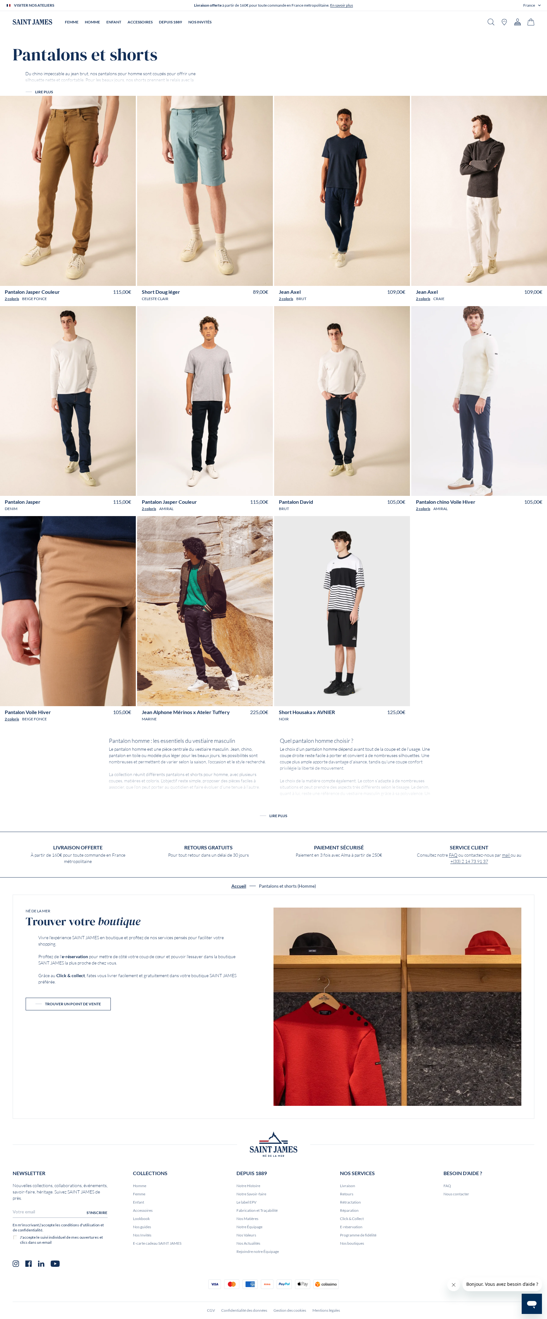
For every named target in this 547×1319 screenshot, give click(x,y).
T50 (92, 278)
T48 (82, 278)
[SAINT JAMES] (32, 22)
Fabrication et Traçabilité (257, 1210)
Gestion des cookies (290, 1310)
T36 (170, 699)
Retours (346, 1194)
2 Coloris (12, 299)
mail (506, 855)
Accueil (238, 886)
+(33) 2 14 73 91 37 (469, 861)
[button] (532, 5)
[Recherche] (490, 22)
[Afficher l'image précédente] (9, 263)
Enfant (138, 1202)
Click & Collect (352, 1219)
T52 (102, 278)
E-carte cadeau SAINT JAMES (157, 1243)
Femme (139, 1194)
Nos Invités (142, 1235)
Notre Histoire (248, 1186)
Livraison (347, 1186)
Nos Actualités (248, 1243)
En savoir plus (341, 5)
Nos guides (142, 1227)
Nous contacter (456, 1194)
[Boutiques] (504, 22)
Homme (139, 1186)
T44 (63, 278)
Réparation (349, 1210)
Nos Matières (247, 1219)
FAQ (453, 855)
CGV (211, 1310)
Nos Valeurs (246, 1235)
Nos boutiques (352, 1243)
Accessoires (143, 1210)
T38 (33, 278)
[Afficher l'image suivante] (126, 263)
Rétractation (350, 1202)
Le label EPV (246, 1202)
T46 (73, 278)
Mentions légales (326, 1310)
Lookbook (141, 1219)
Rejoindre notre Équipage (257, 1251)
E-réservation (351, 1227)
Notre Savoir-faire (251, 1194)
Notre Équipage (249, 1227)
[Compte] (517, 22)
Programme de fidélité (358, 1235)
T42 (53, 278)
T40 (43, 278)
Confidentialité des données (244, 1310)
